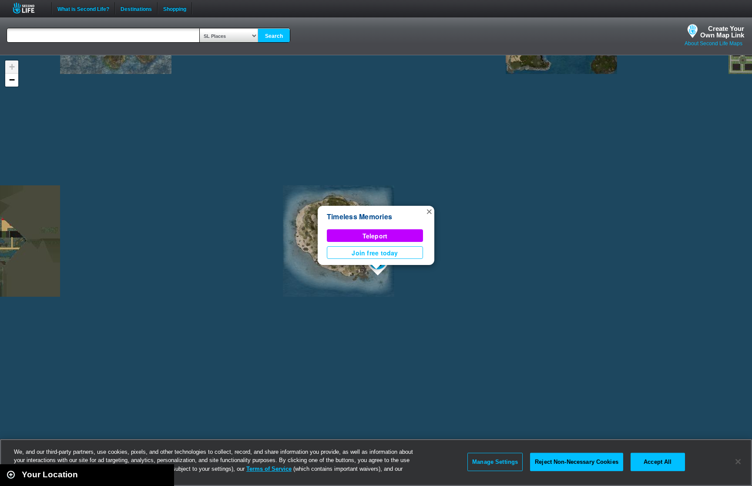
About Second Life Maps (713, 43)
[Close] (738, 461)
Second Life (28, 8)
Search (274, 36)
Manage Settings (495, 462)
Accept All (657, 462)
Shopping (174, 8)
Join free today (375, 252)
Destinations (136, 8)
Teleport (375, 235)
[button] (429, 211)
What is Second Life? (83, 8)
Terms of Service (269, 469)
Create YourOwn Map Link (722, 32)
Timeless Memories (359, 216)
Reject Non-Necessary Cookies (576, 462)
